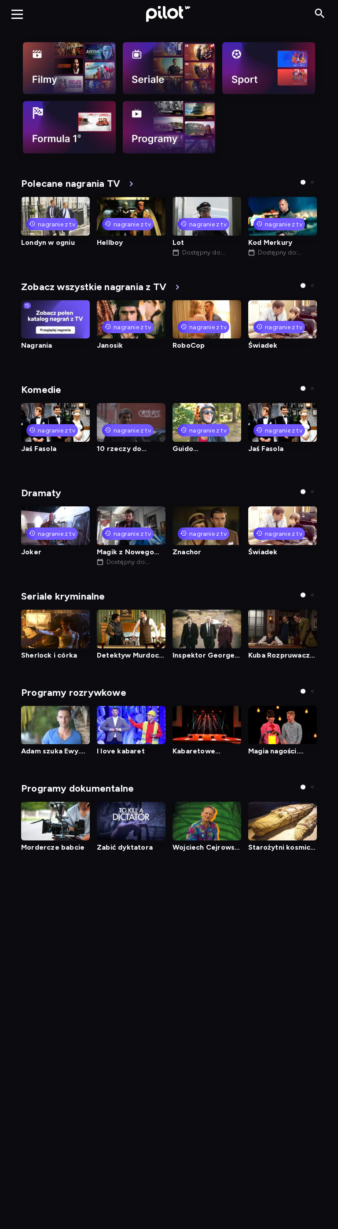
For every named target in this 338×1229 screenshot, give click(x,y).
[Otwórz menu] (17, 14)
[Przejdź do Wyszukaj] (319, 14)
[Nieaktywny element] (69, 68)
